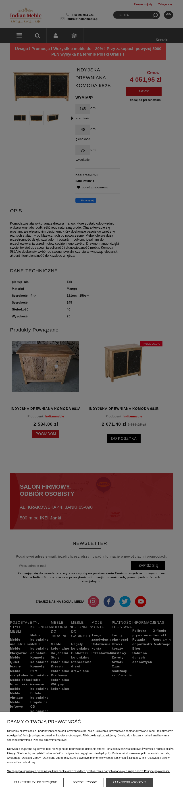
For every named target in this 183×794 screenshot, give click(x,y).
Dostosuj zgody (85, 782)
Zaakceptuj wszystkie (129, 782)
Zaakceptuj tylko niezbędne (35, 782)
